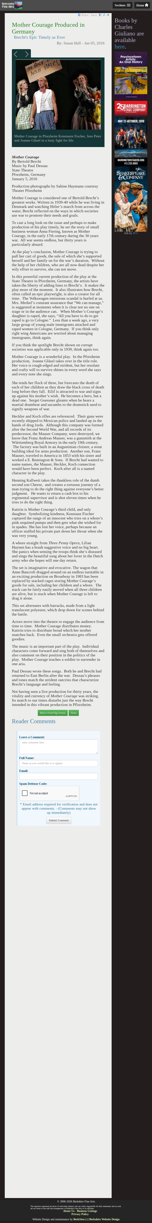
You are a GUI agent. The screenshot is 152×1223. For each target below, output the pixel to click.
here (120, 46)
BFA (135, 233)
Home (140, 5)
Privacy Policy (80, 1214)
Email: (23, 771)
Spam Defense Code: (33, 783)
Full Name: (26, 758)
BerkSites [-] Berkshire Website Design (96, 1219)
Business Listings (87, 1211)
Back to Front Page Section (53, 712)
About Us (68, 1211)
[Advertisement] (58, 1014)
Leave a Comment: (32, 737)
